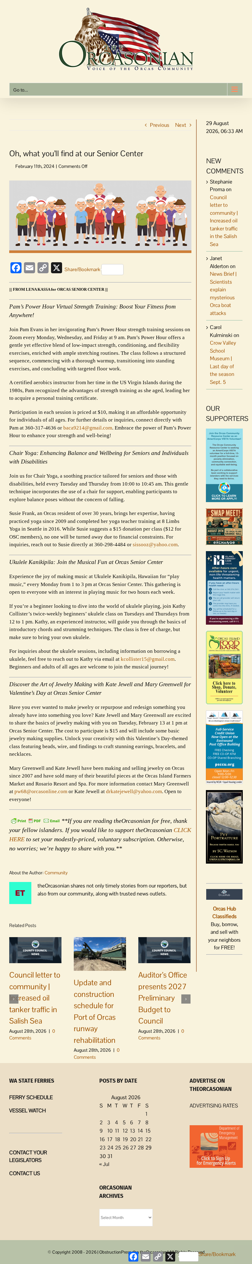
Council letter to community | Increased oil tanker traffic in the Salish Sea (224, 221)
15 (148, 1130)
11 (117, 1130)
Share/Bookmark (82, 269)
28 (141, 1147)
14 (140, 1130)
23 (103, 1147)
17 (109, 1139)
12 (125, 1130)
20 (133, 1139)
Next (180, 125)
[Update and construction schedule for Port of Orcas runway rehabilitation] (100, 953)
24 (110, 1147)
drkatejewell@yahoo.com (134, 791)
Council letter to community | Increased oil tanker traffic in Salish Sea (34, 998)
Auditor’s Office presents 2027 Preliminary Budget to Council (162, 998)
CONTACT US (24, 1173)
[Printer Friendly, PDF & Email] (35, 820)
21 (140, 1139)
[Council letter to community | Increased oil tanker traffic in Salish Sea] (35, 949)
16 (102, 1139)
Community (56, 873)
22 (148, 1139)
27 (133, 1147)
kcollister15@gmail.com (148, 659)
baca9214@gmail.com (87, 428)
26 (126, 1147)
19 (125, 1139)
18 (117, 1139)
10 (109, 1130)
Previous (159, 125)
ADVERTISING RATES (214, 1105)
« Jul (104, 1164)
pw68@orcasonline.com (40, 791)
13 (132, 1130)
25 (118, 1147)
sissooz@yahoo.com (155, 544)
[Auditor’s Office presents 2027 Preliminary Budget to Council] (164, 949)
